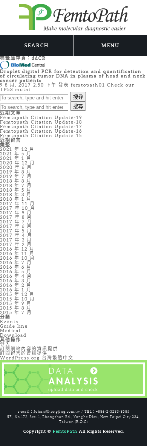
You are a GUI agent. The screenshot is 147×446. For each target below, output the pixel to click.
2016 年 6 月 (16, 267)
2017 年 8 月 (16, 217)
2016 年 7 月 (16, 262)
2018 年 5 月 (16, 189)
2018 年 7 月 (16, 185)
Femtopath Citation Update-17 (41, 126)
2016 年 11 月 (17, 253)
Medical (10, 330)
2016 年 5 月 (16, 271)
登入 (5, 344)
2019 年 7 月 (16, 176)
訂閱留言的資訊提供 (23, 353)
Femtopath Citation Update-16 (41, 131)
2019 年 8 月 (16, 171)
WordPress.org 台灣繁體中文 (37, 357)
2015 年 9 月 (16, 303)
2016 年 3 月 (16, 280)
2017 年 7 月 (16, 221)
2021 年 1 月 (16, 158)
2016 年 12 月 (17, 248)
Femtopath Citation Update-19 (41, 117)
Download (13, 335)
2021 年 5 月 (16, 153)
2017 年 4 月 (16, 235)
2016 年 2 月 (16, 285)
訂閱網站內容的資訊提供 (29, 348)
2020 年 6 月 (16, 167)
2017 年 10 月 (17, 208)
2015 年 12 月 (17, 294)
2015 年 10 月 (17, 298)
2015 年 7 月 (16, 312)
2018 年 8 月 (16, 180)
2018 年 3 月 (16, 194)
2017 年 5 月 (16, 230)
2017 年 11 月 (17, 203)
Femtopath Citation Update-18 (41, 121)
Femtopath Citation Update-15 (41, 135)
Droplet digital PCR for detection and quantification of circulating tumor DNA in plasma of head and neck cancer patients (73, 76)
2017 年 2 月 (16, 244)
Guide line (14, 326)
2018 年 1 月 (16, 199)
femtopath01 (88, 84)
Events (9, 321)
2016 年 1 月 (16, 289)
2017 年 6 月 (16, 226)
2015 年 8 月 (16, 307)
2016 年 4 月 (16, 276)
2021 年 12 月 (17, 149)
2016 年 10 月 (17, 258)
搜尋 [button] (78, 97)
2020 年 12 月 (17, 162)
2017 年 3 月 (16, 239)
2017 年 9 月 (16, 212)
